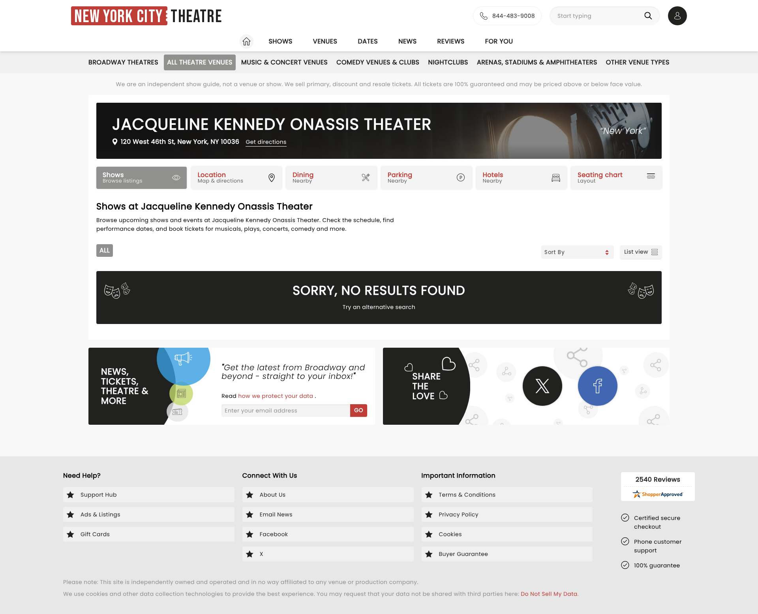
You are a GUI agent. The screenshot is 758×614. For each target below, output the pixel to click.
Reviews (451, 41)
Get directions (266, 142)
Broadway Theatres (123, 62)
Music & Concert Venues (284, 62)
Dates (368, 41)
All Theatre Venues (200, 62)
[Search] (650, 15)
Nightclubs (448, 62)
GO (358, 410)
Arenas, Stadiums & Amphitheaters (537, 62)
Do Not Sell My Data (549, 594)
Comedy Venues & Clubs (377, 62)
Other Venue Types (638, 62)
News (407, 41)
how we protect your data (276, 396)
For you (499, 41)
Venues (325, 41)
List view (636, 252)
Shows (280, 41)
